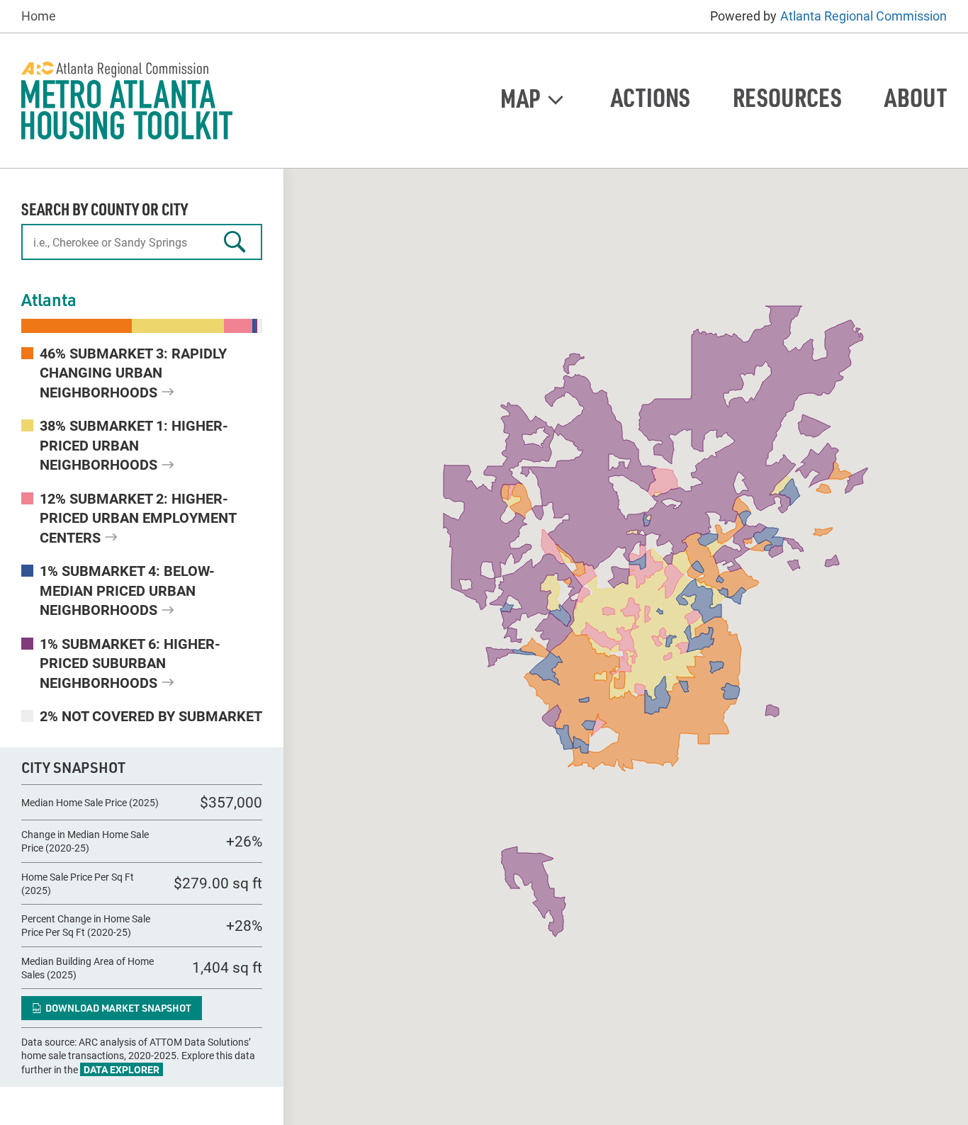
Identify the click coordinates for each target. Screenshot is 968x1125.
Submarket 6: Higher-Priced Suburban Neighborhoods (130, 662)
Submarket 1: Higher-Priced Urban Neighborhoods (134, 444)
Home (38, 16)
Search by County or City (104, 209)
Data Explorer (121, 1069)
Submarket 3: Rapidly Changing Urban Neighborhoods (133, 372)
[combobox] (141, 242)
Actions (650, 97)
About (915, 97)
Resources (787, 97)
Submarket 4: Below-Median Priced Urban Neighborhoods (127, 589)
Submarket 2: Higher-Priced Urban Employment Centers (138, 517)
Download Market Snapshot (118, 1008)
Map (520, 97)
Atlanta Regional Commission (863, 16)
